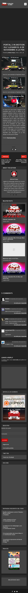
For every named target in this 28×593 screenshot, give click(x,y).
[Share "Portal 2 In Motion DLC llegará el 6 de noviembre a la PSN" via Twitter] (15, 149)
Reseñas (6, 514)
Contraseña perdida (8, 448)
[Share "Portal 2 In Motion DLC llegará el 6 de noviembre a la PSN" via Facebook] (12, 149)
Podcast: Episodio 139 (9, 219)
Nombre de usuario (6, 428)
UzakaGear (8, 342)
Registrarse (6, 444)
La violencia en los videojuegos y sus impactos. (12, 526)
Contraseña (4, 434)
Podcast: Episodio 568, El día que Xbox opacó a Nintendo (14, 238)
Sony (5, 542)
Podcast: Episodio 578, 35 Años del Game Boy (12, 277)
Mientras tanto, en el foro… (11, 258)
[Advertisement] (14, 23)
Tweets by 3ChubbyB (8, 457)
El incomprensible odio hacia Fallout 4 (13, 533)
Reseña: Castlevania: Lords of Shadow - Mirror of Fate (13, 512)
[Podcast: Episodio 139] (14, 210)
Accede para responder (20, 303)
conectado (15, 359)
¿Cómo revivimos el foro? (9, 519)
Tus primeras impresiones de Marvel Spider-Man (12, 540)
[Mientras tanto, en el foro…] (14, 249)
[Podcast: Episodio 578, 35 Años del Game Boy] (14, 268)
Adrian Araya (11, 52)
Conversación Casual (9, 521)
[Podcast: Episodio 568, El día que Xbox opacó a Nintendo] (14, 229)
